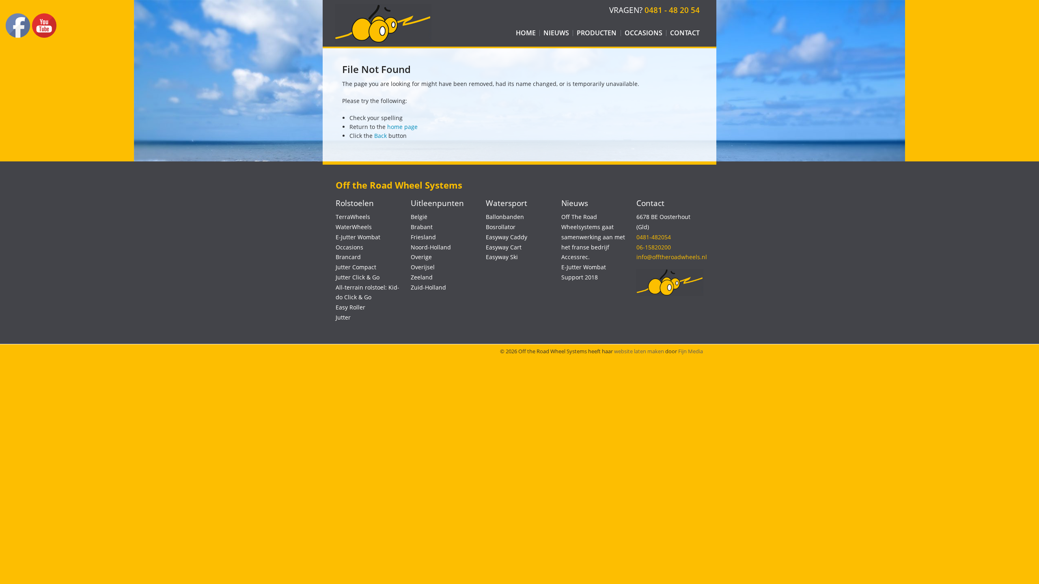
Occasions (643, 32)
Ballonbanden (505, 217)
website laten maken (639, 351)
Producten (597, 32)
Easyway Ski (502, 257)
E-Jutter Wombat (358, 237)
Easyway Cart (504, 247)
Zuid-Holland (428, 287)
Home (526, 32)
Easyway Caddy (506, 237)
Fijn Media (690, 351)
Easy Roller (350, 307)
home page (402, 127)
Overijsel (423, 267)
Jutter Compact (356, 267)
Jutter (343, 317)
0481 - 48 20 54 (672, 9)
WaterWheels (354, 227)
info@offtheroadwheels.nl (671, 257)
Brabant (422, 227)
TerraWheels (353, 217)
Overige (421, 257)
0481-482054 (653, 237)
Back (380, 136)
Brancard (348, 257)
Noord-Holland (431, 247)
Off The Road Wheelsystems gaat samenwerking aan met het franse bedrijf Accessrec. (593, 237)
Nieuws (556, 32)
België (419, 217)
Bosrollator (500, 227)
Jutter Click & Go (357, 277)
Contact (685, 32)
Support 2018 (579, 277)
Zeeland (422, 277)
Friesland (423, 237)
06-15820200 (653, 247)
